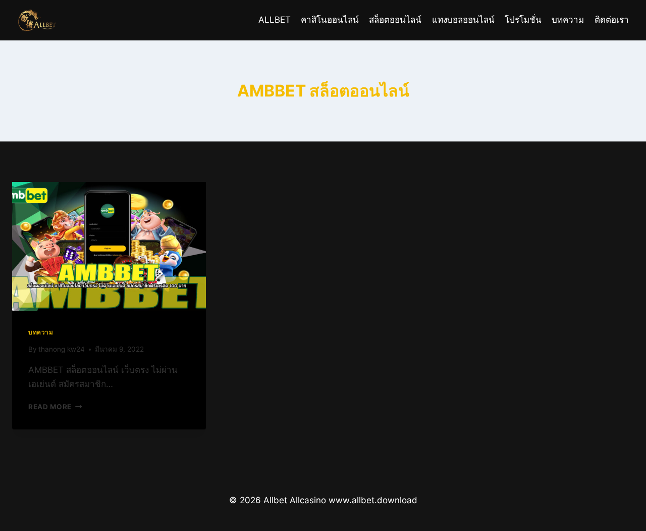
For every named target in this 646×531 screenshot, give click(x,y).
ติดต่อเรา (612, 20)
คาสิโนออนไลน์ (330, 20)
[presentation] (109, 246)
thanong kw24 (61, 349)
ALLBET (274, 20)
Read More (50, 407)
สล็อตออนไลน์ (395, 20)
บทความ (568, 20)
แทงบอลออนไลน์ (463, 20)
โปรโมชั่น (523, 20)
